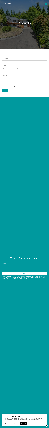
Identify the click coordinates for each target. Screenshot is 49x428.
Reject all (7, 423)
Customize (15, 423)
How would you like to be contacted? (12, 72)
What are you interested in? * (10, 68)
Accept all (23, 423)
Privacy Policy (24, 87)
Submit (5, 90)
